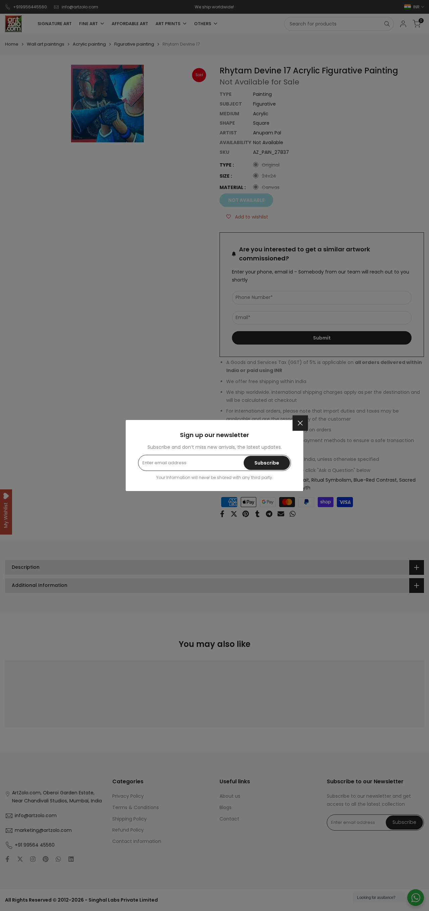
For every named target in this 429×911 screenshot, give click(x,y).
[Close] (300, 423)
